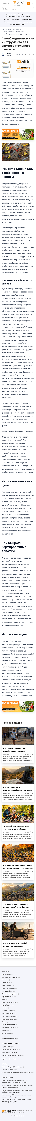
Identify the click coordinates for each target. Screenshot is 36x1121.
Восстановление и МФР (11, 1016)
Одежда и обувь (27, 19)
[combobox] (18, 9)
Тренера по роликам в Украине (13, 1055)
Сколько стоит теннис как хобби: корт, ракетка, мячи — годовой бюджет (18, 1086)
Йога (5, 999)
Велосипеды (20, 31)
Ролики (6, 980)
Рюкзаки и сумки (10, 22)
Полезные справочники (10, 1044)
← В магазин (6, 4)
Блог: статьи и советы (13, 29)
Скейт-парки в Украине (10, 1052)
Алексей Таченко (8, 54)
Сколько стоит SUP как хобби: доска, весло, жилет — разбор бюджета (16, 1096)
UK (33, 4)
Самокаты (7, 983)
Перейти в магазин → (18, 1116)
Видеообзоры (8, 1047)
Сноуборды (6, 1030)
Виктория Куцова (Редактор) (13, 1067)
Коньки (5, 1036)
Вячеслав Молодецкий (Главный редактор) (18, 1072)
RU (29, 4)
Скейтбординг (8, 985)
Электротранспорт (24, 14)
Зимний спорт (11, 16)
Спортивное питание (24, 22)
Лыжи (5, 1022)
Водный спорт (15, 24)
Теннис (23, 24)
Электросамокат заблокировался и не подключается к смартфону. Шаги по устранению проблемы (14, 1082)
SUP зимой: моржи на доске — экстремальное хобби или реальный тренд (17, 1091)
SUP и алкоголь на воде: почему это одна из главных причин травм (16, 1101)
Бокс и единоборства (10, 1019)
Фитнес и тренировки (11, 19)
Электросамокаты (9, 988)
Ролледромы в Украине (11, 1049)
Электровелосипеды (10, 1002)
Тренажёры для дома (10, 1027)
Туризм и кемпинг (24, 16)
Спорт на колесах (10, 14)
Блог (3, 29)
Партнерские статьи (9, 1059)
